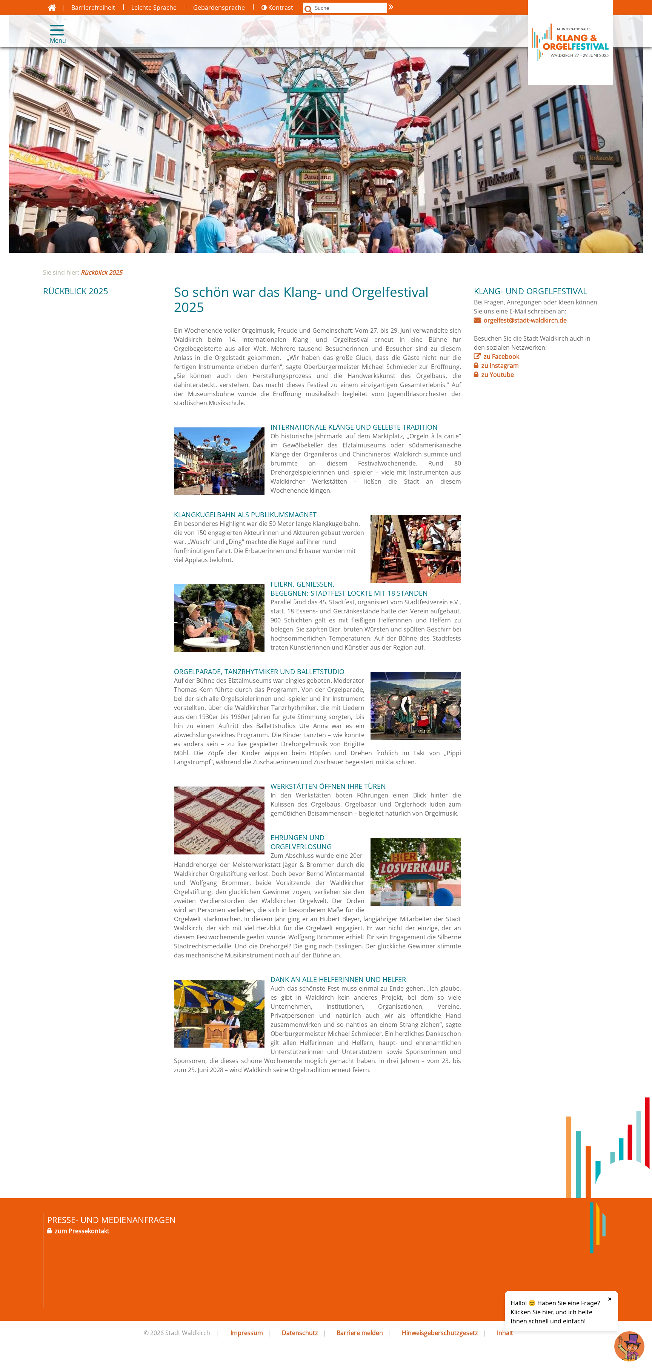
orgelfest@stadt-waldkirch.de (525, 320)
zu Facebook (501, 356)
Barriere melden (360, 1333)
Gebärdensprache (219, 7)
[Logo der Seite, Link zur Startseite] (52, 7)
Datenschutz (300, 1333)
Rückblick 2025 (101, 272)
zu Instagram (500, 365)
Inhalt (505, 1333)
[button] (54, 30)
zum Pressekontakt (82, 1231)
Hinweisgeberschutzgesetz (440, 1333)
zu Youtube (497, 374)
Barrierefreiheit (93, 7)
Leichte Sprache (154, 7)
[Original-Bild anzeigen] (219, 493)
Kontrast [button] (280, 7)
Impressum (247, 1333)
